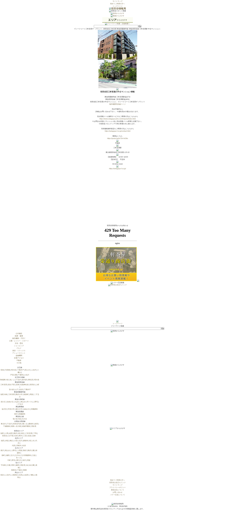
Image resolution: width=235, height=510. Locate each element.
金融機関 (19, 355)
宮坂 (29, 436)
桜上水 (27, 370)
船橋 (25, 470)
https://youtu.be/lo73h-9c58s (117, 138)
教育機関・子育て (18, 338)
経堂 (36, 424)
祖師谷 (13, 470)
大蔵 (8, 465)
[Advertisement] (117, 303)
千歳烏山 (21, 375)
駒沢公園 (31, 450)
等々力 (29, 402)
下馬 (35, 433)
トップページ (117, 6)
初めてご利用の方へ (117, 4)
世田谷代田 (17, 424)
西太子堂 (11, 385)
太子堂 (10, 436)
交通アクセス (19, 358)
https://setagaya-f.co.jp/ (117, 169)
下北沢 (18, 380)
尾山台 (23, 402)
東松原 (30, 380)
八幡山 (32, 475)
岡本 (13, 465)
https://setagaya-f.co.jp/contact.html (117, 131)
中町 (9, 460)
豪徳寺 (31, 424)
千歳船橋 (6, 426)
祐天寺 (4, 409)
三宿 (25, 436)
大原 (16, 441)
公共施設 (19, 333)
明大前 (13, 370)
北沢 (20, 441)
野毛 (13, 460)
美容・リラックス (18, 351)
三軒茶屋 (3, 385)
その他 (18, 363)
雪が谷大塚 (17, 419)
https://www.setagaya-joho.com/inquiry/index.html (117, 119)
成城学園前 (26, 426)
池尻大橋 (3, 394)
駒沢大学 (19, 394)
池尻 (2, 433)
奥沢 (16, 414)
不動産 (18, 360)
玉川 (12, 455)
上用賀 (19, 450)
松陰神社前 (24, 385)
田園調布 (34, 409)
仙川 (27, 375)
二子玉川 (19, 404)
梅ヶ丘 (24, 424)
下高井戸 (20, 370)
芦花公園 (13, 375)
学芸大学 (11, 409)
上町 (37, 385)
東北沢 (3, 424)
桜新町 (26, 394)
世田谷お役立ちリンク (117, 482)
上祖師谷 (14, 475)
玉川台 (17, 455)
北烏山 (21, 475)
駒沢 (15, 433)
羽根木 (18, 445)
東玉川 (18, 460)
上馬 (6, 433)
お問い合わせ (117, 492)
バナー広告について (117, 495)
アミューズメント (18, 353)
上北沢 (33, 370)
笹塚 (2, 370)
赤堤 (7, 441)
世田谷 (32, 385)
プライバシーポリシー (117, 487)
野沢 (20, 436)
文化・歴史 (19, 343)
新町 (3, 455)
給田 (26, 475)
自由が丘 (10, 402)
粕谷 (2, 475)
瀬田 (7, 455)
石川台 (24, 419)
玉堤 (33, 455)
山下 (16, 389)
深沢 (24, 460)
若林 (17, 385)
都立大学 (19, 409)
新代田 (24, 380)
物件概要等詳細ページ (117, 104)
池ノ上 (12, 380)
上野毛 (35, 402)
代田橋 (7, 370)
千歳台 (19, 470)
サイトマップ (117, 1)
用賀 (31, 394)
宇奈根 (3, 465)
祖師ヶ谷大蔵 (16, 426)
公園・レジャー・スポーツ (19, 341)
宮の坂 (11, 389)
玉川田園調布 (26, 455)
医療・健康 (19, 336)
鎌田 (17, 465)
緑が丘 (3, 402)
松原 (21, 389)
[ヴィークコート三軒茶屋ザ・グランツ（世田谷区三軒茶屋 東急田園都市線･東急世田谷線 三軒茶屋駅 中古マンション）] (117, 58)
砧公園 (31, 465)
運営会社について (117, 490)
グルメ (18, 348)
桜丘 (22, 433)
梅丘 (11, 441)
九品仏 (17, 402)
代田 (13, 445)
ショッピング (19, 346)
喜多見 (33, 426)
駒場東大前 (4, 380)
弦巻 (16, 436)
